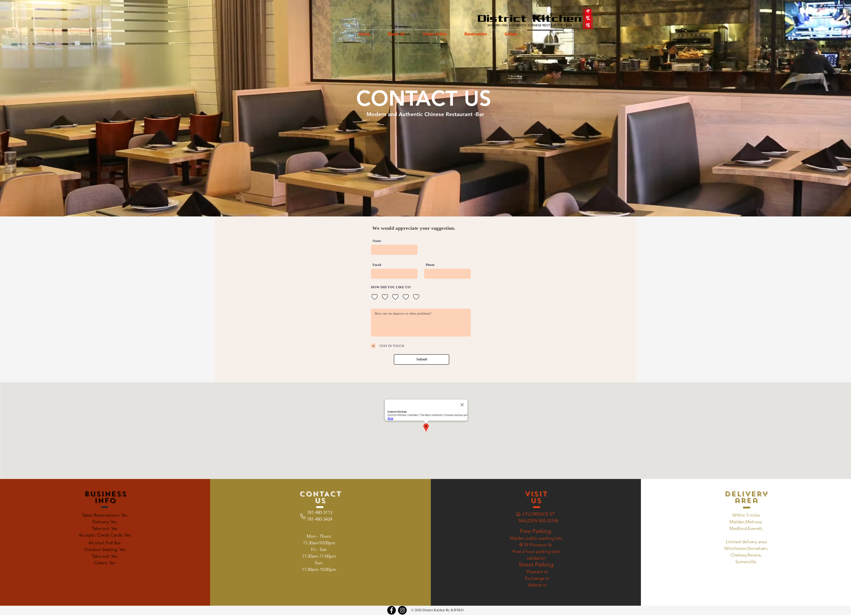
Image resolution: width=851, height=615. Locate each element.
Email (377, 265)
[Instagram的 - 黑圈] (402, 610)
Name (377, 241)
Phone (430, 265)
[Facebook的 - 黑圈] (391, 610)
